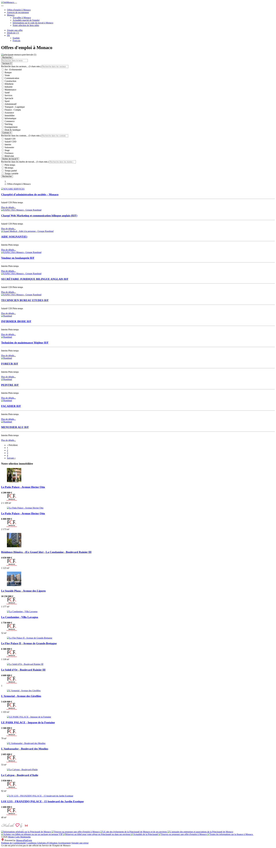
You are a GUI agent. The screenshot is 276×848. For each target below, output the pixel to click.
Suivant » (11, 458)
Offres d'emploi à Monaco (19, 10)
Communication (11, 78)
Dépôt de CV (13, 33)
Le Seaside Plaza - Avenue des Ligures (23, 590)
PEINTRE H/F (10, 384)
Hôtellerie (9, 84)
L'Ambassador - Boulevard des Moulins (24, 748)
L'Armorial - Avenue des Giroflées (21, 696)
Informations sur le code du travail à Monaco (33, 23)
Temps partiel (10, 170)
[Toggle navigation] (16, 3)
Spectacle (8, 98)
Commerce (9, 121)
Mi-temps (8, 168)
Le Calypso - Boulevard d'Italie (19, 775)
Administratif (10, 104)
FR (8, 35)
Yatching (8, 124)
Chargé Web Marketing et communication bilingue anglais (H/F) (39, 215)
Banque (8, 72)
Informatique (10, 118)
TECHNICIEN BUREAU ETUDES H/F (25, 300)
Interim (7, 144)
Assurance (9, 112)
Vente (7, 75)
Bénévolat (9, 156)
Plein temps (9, 165)
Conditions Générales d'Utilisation (41, 843)
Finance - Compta (12, 110)
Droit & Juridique (12, 130)
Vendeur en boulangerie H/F (17, 257)
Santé (7, 92)
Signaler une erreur (80, 843)
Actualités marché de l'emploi (26, 20)
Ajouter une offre (15, 30)
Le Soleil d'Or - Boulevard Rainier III (23, 669)
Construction (10, 81)
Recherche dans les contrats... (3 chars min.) (21, 135)
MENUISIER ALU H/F (15, 427)
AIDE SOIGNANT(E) (14, 236)
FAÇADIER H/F (11, 406)
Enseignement (10, 127)
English (16, 38)
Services (8, 95)
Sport (6, 101)
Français (16, 40)
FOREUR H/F (9, 363)
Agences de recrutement (18, 12)
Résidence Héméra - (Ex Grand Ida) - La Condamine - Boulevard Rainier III (46, 552)
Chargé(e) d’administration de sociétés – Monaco (30, 194)
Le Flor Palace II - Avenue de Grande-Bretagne (29, 643)
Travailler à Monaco (22, 17)
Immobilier (9, 115)
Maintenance (10, 89)
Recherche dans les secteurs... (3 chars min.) (21, 66)
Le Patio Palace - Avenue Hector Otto (23, 487)
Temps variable (11, 173)
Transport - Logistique (14, 107)
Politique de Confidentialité (13, 843)
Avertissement (64, 843)
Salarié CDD (10, 141)
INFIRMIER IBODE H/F (16, 321)
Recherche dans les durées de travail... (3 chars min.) (25, 161)
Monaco (10, 15)
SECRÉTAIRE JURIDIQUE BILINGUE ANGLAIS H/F (34, 279)
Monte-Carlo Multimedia (19, 837)
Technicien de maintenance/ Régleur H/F (25, 342)
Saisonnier (9, 147)
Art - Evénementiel (13, 69)
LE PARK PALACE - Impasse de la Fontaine (28, 722)
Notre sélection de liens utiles (26, 25)
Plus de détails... (8, 207)
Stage (7, 150)
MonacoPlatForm (24, 840)
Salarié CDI (9, 139)
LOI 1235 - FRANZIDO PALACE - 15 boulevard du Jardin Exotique (42, 801)
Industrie (8, 87)
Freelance (8, 153)
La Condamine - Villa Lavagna (19, 617)
